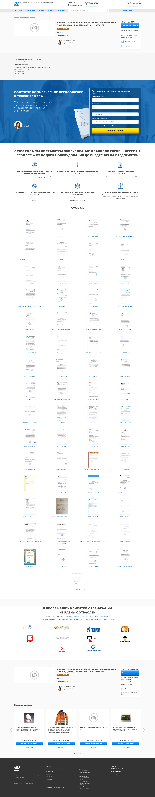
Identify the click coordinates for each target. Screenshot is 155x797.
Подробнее (29, 747)
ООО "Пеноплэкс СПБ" (30, 422)
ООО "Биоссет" (125, 469)
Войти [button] (139, 1)
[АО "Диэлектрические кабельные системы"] (93, 531)
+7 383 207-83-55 (84, 788)
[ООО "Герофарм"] (30, 366)
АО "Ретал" (30, 399)
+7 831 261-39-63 (83, 784)
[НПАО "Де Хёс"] (61, 343)
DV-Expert (16, 4)
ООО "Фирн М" (61, 492)
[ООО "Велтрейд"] (61, 459)
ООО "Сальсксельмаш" (125, 492)
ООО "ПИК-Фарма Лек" (125, 306)
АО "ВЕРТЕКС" (125, 353)
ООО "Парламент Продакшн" (93, 399)
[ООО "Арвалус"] (125, 506)
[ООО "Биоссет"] (125, 459)
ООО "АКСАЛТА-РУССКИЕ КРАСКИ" (30, 306)
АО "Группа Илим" (61, 446)
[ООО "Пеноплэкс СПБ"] (30, 413)
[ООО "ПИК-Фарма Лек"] (125, 296)
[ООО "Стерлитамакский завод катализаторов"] (61, 531)
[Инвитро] (61, 226)
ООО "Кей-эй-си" (125, 376)
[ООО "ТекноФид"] (125, 531)
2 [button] (76, 753)
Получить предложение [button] (130, 25)
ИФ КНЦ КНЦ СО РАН (125, 329)
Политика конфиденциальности (55, 787)
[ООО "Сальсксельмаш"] (125, 483)
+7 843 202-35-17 (83, 781)
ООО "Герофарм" (30, 376)
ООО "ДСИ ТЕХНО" (93, 566)
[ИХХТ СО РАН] (125, 273)
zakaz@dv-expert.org (76, 5)
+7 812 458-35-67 (83, 774)
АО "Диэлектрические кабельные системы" (93, 541)
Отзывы (41, 10)
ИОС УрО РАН (30, 329)
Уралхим (93, 259)
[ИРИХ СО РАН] (93, 366)
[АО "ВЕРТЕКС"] (125, 343)
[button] (72, 43)
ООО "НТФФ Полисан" (77, 589)
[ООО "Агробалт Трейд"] (125, 556)
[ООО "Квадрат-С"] (30, 556)
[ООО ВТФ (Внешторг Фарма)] (61, 319)
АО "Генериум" (125, 259)
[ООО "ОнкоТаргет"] (30, 436)
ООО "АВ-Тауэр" (93, 516)
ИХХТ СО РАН (125, 283)
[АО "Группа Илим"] (61, 436)
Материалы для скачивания (54, 768)
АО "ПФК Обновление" (93, 353)
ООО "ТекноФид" (125, 541)
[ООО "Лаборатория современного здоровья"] (62, 506)
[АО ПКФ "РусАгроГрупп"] (93, 319)
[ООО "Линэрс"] (61, 556)
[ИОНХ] (61, 250)
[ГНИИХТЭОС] (61, 296)
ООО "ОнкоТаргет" (30, 446)
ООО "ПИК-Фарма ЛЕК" (125, 422)
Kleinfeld (69, 35)
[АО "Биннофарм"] (93, 273)
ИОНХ (62, 259)
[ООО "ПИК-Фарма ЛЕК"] (125, 413)
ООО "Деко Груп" (93, 492)
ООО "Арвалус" (125, 516)
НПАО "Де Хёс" (62, 353)
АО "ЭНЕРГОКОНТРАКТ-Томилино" (30, 541)
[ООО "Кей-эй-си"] (125, 366)
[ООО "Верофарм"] (93, 226)
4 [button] (81, 753)
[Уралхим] (93, 250)
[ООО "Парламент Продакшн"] (93, 389)
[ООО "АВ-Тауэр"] (93, 506)
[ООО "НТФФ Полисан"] (77, 580)
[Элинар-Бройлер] (30, 483)
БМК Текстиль (125, 399)
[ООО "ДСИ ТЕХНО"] (93, 556)
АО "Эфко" (29, 283)
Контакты (61, 10)
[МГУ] (30, 226)
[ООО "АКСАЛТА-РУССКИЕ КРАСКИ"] (30, 296)
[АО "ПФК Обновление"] (93, 343)
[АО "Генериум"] (125, 250)
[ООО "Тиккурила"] (93, 296)
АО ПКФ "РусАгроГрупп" (93, 329)
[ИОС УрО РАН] (30, 319)
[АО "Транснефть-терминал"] (125, 226)
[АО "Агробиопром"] (61, 366)
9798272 (62, 32)
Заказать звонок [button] (132, 6)
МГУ (30, 236)
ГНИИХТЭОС (62, 306)
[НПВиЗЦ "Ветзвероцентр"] (93, 459)
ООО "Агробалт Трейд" (125, 566)
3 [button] (79, 753)
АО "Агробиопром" (62, 376)
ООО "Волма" (125, 446)
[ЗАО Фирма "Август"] (30, 506)
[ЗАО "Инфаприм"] (30, 459)
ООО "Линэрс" (61, 566)
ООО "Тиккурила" (93, 306)
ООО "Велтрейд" (61, 469)
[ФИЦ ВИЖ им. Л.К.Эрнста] (61, 389)
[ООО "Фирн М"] (61, 483)
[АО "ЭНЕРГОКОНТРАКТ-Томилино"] (30, 531)
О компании (31, 10)
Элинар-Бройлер (30, 492)
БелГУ (93, 422)
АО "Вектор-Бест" (93, 446)
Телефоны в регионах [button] (91, 6)
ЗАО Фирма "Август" (30, 516)
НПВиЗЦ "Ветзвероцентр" (93, 469)
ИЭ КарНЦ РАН (62, 283)
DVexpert (17, 768)
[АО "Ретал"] (30, 389)
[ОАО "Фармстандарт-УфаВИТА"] (30, 250)
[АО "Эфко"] (30, 273)
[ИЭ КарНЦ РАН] (61, 273)
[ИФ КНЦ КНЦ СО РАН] (125, 319)
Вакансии (51, 10)
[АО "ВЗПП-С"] (61, 413)
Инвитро (61, 236)
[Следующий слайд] (144, 730)
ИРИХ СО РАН (93, 376)
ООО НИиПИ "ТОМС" (30, 353)
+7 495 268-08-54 (134, 4)
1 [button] (74, 753)
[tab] (24, 59)
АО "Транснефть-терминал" (125, 236)
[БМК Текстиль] (125, 389)
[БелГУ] (93, 413)
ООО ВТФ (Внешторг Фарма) (61, 329)
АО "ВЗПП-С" (61, 422)
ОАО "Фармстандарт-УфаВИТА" (30, 259)
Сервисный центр (127, 10)
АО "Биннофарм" (93, 283)
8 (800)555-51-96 (91, 4)
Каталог (48, 766)
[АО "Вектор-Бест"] (93, 436)
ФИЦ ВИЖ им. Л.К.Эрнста (62, 399)
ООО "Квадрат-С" (30, 566)
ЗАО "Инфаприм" (30, 469)
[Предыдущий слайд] (11, 730)
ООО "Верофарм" (93, 236)
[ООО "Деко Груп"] (93, 483)
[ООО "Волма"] (125, 436)
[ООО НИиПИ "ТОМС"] (30, 343)
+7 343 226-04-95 (84, 777)
